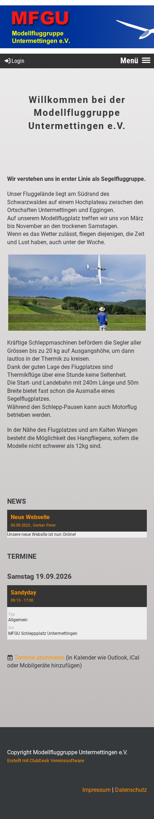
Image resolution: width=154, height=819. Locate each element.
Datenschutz (131, 789)
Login (17, 61)
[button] (77, 612)
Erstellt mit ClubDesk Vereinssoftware (45, 760)
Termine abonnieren (39, 657)
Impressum (96, 789)
